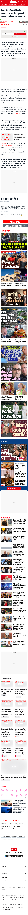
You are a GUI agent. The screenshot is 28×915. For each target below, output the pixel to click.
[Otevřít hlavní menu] (1, 1)
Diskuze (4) (3, 27)
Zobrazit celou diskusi (15, 225)
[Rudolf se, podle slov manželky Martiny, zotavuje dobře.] (4, 21)
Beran (2, 792)
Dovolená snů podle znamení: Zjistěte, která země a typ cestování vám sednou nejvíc (19, 802)
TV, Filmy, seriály (15, 828)
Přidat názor (15, 221)
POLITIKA (4, 441)
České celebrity (5, 828)
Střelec (12, 797)
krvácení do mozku (12, 839)
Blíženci (11, 792)
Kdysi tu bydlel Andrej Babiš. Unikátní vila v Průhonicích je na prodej (19, 642)
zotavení (14, 836)
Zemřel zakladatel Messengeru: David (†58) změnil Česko (19, 634)
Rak (16, 792)
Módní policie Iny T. (6, 826)
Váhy (2, 797)
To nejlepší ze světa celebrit (10, 820)
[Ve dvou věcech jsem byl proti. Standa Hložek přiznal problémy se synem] (6, 570)
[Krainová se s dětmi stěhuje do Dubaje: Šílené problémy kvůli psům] (6, 611)
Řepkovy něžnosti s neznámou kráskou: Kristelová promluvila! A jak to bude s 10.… (19, 603)
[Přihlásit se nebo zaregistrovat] (25, 1)
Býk (7, 792)
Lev (21, 792)
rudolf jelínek (4, 839)
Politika (3, 468)
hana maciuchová (21, 836)
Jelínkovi (17, 113)
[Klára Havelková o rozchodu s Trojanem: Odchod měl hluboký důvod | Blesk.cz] (6, 562)
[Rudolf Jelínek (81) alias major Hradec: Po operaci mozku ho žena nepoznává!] (10, 19)
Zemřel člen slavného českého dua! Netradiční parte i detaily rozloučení (19, 529)
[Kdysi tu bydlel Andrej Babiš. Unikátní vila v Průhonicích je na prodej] (6, 644)
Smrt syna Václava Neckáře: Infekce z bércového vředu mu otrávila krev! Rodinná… (19, 553)
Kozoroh (16, 797)
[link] (7, 853)
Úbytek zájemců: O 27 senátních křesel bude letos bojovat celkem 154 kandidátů (20, 466)
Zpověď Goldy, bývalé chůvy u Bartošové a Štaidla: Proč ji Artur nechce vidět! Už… (18, 627)
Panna (26, 792)
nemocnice (8, 836)
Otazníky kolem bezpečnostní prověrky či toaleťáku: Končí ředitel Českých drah (20, 474)
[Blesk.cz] (13, 1)
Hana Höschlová (5, 24)
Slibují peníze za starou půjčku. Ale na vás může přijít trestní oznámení (19, 545)
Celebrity (4, 823)
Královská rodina (17, 826)
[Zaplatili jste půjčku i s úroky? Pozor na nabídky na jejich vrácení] (6, 578)
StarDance (21, 823)
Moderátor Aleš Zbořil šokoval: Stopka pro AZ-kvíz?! (19, 618)
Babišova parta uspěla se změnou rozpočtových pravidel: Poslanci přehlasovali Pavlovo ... (20, 482)
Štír (7, 797)
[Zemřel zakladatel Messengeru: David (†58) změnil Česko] (6, 636)
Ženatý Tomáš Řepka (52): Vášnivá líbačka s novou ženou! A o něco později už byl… (19, 522)
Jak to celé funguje (14, 36)
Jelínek (3, 143)
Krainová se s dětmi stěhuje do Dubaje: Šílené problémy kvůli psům (19, 610)
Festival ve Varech (13, 823)
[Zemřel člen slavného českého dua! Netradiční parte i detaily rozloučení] (6, 531)
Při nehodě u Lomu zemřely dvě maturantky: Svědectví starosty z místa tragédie (19, 586)
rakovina (3, 836)
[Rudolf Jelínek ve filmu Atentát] (14, 21)
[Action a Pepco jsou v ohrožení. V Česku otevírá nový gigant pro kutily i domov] (6, 595)
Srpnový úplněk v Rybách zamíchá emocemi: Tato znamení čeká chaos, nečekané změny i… (19, 810)
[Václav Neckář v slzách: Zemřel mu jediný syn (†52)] (6, 539)
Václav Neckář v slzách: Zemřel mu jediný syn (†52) (19, 537)
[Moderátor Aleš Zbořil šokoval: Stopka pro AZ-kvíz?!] (6, 619)
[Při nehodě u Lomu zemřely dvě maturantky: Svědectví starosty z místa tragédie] (6, 586)
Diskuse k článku (9, 199)
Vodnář (21, 797)
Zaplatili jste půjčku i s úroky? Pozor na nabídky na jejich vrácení (19, 577)
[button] (9, 856)
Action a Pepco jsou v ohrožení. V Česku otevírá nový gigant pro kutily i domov (19, 594)
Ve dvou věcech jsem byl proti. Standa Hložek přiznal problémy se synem (19, 570)
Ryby (25, 797)
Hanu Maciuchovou (7, 145)
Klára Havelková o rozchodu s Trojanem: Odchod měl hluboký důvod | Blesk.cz (18, 561)
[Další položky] (26, 4)
